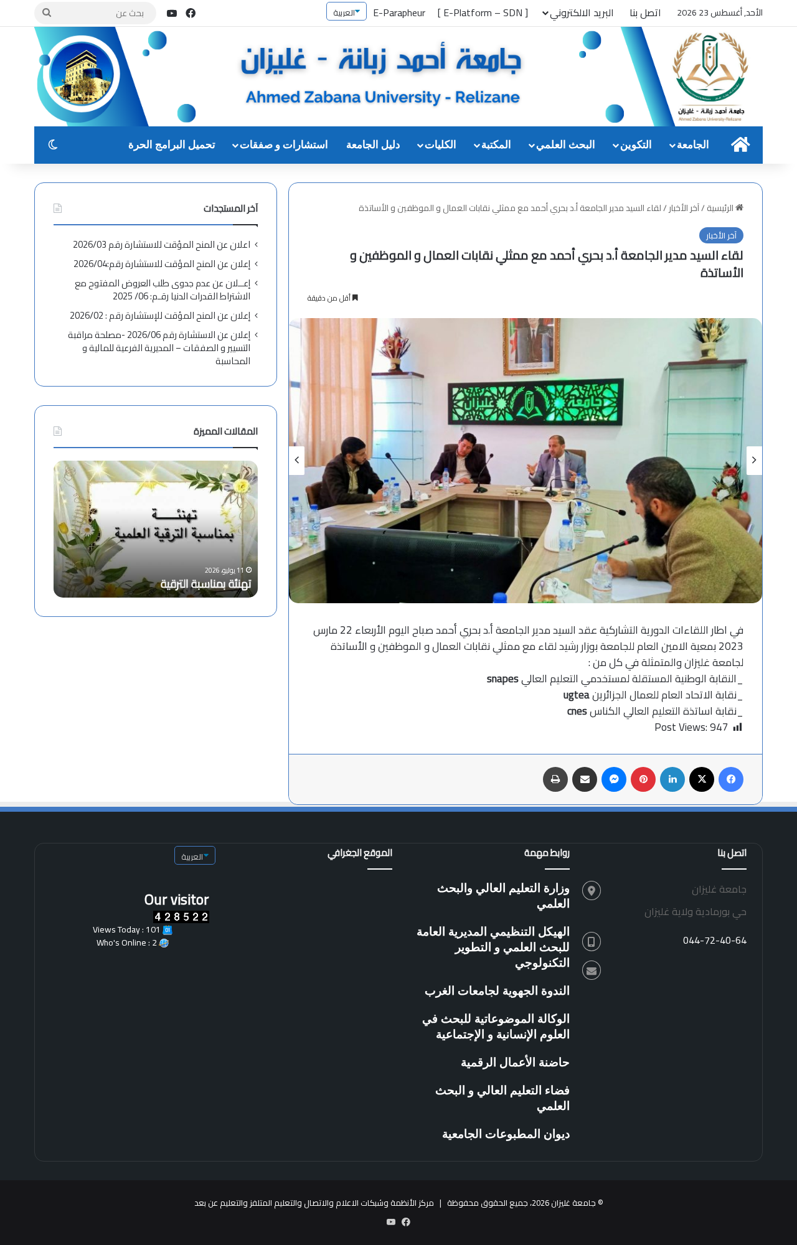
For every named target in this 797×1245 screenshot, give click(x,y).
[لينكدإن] (672, 779)
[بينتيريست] (643, 779)
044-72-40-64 (715, 940)
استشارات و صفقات (284, 145)
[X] (701, 779)
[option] (525, 460)
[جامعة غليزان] (398, 77)
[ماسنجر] (613, 779)
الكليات (440, 145)
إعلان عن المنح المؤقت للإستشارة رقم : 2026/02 (160, 315)
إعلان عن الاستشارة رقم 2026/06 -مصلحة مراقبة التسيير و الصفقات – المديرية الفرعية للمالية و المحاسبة (159, 347)
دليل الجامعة (373, 145)
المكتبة (496, 145)
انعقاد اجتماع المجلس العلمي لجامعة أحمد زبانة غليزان (156, 576)
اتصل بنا (645, 12)
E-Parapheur (399, 12)
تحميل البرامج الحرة (171, 145)
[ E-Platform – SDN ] (483, 12)
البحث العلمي (565, 145)
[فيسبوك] (731, 779)
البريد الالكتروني (582, 12)
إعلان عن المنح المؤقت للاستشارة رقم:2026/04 (161, 263)
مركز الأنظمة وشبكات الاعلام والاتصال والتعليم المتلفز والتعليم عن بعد (314, 1202)
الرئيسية (721, 208)
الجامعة (693, 145)
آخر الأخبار (684, 208)
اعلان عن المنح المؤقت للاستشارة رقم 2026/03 (161, 244)
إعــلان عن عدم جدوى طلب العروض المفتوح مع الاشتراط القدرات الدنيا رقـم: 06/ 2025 (162, 289)
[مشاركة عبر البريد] (584, 779)
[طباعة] (555, 779)
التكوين (636, 145)
